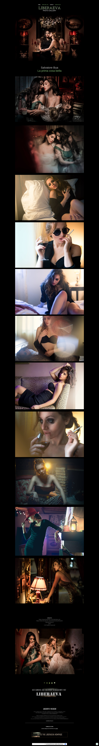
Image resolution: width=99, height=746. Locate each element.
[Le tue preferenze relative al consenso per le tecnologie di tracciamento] (97, 744)
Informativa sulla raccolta (38, 744)
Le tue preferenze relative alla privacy (54, 744)
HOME (39, 4)
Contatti (56, 728)
